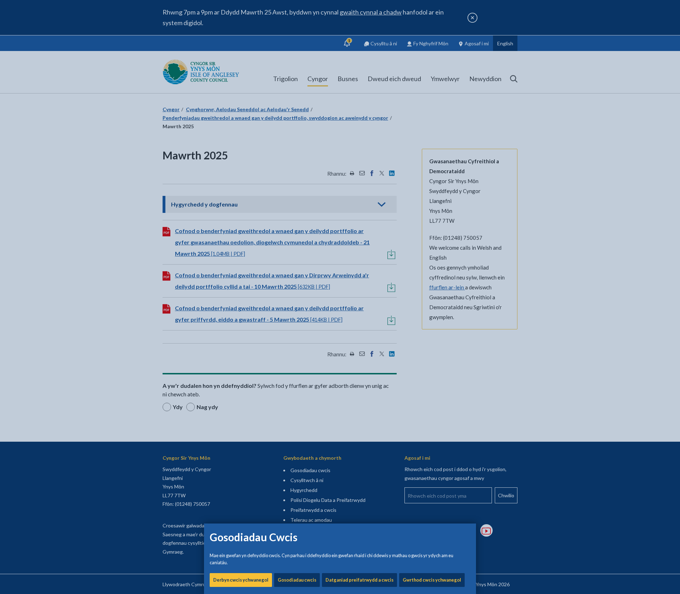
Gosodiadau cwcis (297, 580)
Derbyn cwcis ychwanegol (240, 580)
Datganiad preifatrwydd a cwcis (359, 580)
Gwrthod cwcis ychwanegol (432, 580)
